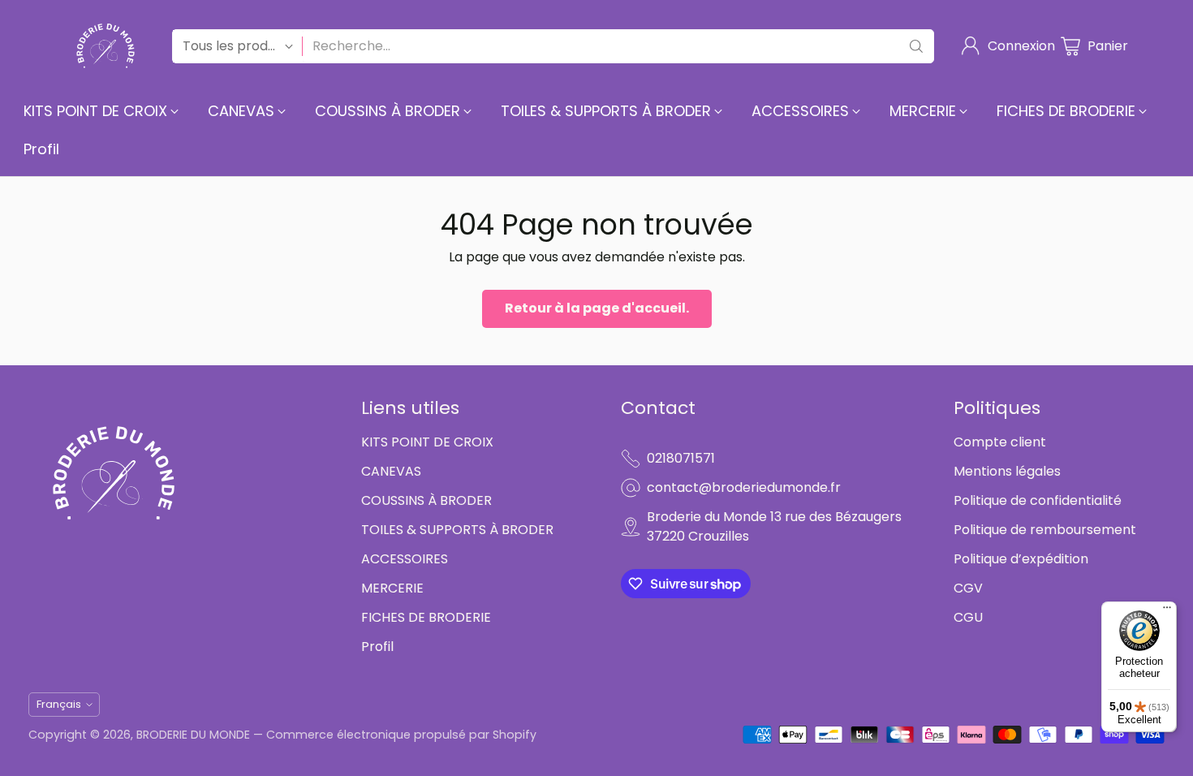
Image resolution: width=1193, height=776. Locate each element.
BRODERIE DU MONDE (193, 734)
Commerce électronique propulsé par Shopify (401, 734)
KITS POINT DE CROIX (427, 442)
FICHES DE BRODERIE (426, 617)
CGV (968, 588)
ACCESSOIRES (404, 559)
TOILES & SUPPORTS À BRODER (457, 529)
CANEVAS (391, 471)
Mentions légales (1007, 471)
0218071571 (681, 458)
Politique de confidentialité (1038, 500)
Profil (377, 646)
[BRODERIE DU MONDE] (105, 46)
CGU (968, 617)
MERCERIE (392, 588)
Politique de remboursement (1045, 529)
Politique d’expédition (1021, 559)
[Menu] (1167, 611)
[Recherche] (916, 46)
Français (59, 704)
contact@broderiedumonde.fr (744, 487)
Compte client (1000, 442)
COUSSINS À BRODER (426, 500)
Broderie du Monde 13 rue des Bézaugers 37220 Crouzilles (774, 526)
